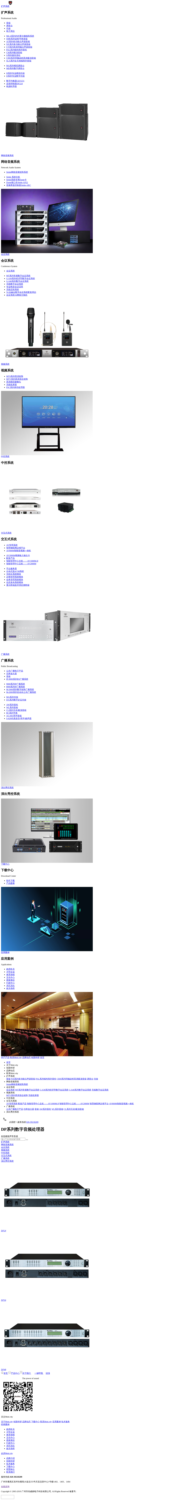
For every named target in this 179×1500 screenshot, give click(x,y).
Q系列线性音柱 (13, 55)
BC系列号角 (12, 713)
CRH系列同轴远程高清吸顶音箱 (21, 58)
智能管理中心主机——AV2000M (21, 564)
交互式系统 (6, 533)
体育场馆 (10, 974)
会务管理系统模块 (14, 579)
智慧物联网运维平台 (15, 548)
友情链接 (7, 1497)
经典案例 (5, 1424)
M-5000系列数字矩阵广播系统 (20, 689)
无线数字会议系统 (14, 284)
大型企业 (10, 972)
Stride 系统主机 (13, 177)
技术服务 (65, 1422)
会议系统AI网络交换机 (16, 295)
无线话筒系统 (12, 289)
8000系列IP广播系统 (15, 687)
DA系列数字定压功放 (16, 700)
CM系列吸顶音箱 (14, 52)
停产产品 (5, 1057)
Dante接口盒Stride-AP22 (17, 182)
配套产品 (10, 558)
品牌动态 (26, 1057)
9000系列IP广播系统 (15, 684)
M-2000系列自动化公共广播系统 (21, 692)
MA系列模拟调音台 (15, 66)
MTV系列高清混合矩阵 (17, 379)
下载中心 (5, 864)
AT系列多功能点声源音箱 (18, 41)
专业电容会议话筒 (14, 287)
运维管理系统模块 (14, 577)
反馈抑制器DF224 (14, 83)
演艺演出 (10, 985)
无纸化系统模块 (13, 574)
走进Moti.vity (7, 1453)
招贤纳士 (10, 1469)
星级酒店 (10, 980)
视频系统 (5, 364)
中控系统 (5, 456)
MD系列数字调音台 (15, 68)
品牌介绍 (10, 1458)
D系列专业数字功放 (15, 76)
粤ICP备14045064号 (86, 1491)
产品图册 (10, 883)
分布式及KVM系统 (15, 571)
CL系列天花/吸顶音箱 (16, 710)
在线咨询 (5, 1486)
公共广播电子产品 (14, 671)
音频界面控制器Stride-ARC (18, 185)
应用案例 (5, 952)
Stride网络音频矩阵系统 (17, 172)
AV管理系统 (12, 545)
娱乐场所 (10, 988)
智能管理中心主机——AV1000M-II (22, 561)
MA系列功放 (12, 697)
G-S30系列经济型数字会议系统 (20, 278)
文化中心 (10, 977)
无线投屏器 (11, 384)
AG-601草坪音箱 (14, 716)
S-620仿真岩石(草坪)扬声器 (18, 718)
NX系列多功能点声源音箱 (18, 44)
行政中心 (10, 983)
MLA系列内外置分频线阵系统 (20, 36)
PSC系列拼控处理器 (15, 387)
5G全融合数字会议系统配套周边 (21, 292)
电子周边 (10, 31)
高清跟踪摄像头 (13, 382)
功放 (8, 28)
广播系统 (5, 654)
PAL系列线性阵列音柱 (16, 50)
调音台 (9, 26)
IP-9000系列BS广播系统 (17, 679)
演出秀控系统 (7, 787)
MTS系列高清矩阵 (14, 376)
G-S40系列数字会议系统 (17, 281)
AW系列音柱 (12, 705)
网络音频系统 (7, 155)
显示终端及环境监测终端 (17, 585)
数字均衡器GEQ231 (15, 81)
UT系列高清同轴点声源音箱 (19, 47)
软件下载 (10, 880)
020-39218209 (32, 1122)
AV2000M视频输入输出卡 (18, 555)
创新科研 (35, 1057)
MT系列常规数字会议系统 (18, 276)
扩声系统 (5, 6)
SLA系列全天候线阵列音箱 (18, 61)
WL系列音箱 (12, 707)
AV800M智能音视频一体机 (18, 550)
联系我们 (10, 1472)
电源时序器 (11, 86)
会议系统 (5, 254)
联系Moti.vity (16, 1057)
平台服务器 (11, 568)
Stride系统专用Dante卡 (16, 180)
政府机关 (10, 969)
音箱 (8, 23)
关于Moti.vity (7, 1422)
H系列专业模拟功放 (15, 73)
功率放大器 (11, 673)
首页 (42, 1057)
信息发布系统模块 (14, 582)
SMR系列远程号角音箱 (17, 39)
